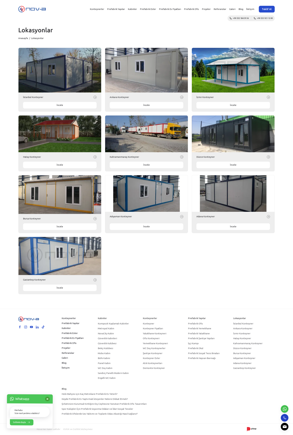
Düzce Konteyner (205, 157)
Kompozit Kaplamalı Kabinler (113, 323)
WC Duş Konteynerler (154, 348)
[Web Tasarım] (251, 429)
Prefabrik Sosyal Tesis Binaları (204, 353)
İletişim (250, 9)
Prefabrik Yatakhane (199, 333)
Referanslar (220, 9)
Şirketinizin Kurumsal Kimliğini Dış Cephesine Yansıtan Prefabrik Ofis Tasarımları (104, 404)
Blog (241, 9)
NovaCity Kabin (106, 333)
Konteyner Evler (151, 358)
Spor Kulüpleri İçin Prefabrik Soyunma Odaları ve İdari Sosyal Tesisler (97, 409)
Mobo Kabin (104, 353)
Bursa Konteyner (32, 218)
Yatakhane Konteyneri (154, 333)
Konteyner (148, 323)
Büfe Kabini (104, 358)
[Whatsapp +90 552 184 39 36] (284, 409)
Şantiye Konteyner (152, 353)
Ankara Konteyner (119, 97)
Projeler (206, 9)
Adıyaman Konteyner (121, 216)
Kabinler (132, 9)
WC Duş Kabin (105, 368)
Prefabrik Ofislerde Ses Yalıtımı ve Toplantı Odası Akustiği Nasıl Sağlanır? (100, 413)
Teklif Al (267, 9)
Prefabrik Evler (148, 9)
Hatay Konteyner (32, 157)
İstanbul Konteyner (33, 97)
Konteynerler (97, 9)
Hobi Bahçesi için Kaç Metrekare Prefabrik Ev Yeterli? (90, 394)
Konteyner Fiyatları (153, 328)
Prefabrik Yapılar (116, 9)
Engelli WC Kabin (107, 378)
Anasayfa (23, 38)
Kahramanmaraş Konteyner (124, 157)
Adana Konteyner (205, 216)
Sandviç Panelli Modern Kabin (113, 373)
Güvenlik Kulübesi (107, 343)
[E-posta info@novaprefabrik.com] (284, 426)
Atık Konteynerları (152, 363)
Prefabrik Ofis (191, 9)
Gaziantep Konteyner (34, 279)
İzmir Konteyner (205, 97)
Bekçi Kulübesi (105, 348)
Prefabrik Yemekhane (199, 328)
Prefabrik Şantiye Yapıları (201, 338)
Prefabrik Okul (195, 348)
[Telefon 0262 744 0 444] (284, 418)
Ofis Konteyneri (151, 338)
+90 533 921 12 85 (265, 18)
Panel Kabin (104, 363)
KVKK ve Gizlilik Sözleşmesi (77, 429)
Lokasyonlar (239, 318)
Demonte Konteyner (154, 368)
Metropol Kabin (106, 328)
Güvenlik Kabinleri (107, 338)
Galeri (232, 9)
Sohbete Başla (19, 422)
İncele (60, 105)
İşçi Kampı (193, 343)
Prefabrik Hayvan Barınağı (202, 358)
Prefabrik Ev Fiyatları (170, 9)
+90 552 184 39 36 (241, 18)
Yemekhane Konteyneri (155, 343)
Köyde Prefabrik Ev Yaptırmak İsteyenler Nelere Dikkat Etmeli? (95, 399)
